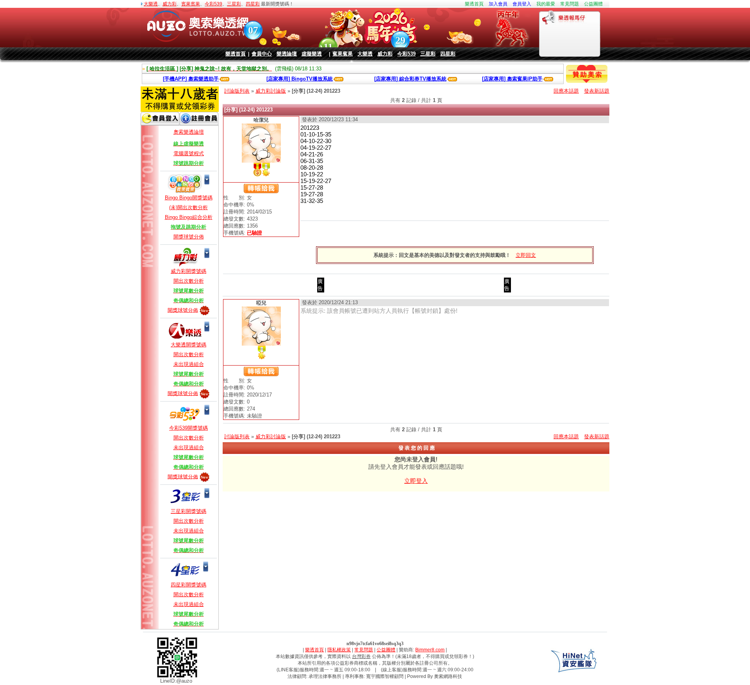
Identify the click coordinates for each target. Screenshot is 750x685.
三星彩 (234, 4)
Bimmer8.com (430, 650)
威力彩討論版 (270, 91)
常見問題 (569, 4)
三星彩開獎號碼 (188, 511)
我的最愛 (545, 4)
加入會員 (498, 4)
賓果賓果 (190, 4)
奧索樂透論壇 (188, 132)
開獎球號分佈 (188, 237)
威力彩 (169, 4)
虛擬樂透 (312, 54)
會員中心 (262, 54)
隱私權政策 (339, 650)
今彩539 (213, 4)
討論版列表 (237, 91)
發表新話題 (596, 91)
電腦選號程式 (188, 153)
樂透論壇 (287, 54)
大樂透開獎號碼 (188, 345)
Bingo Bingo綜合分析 (188, 217)
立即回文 (526, 255)
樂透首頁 (474, 4)
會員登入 (521, 4)
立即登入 (416, 480)
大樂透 (151, 4)
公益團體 (593, 4)
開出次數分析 (188, 281)
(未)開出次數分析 (188, 207)
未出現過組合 (188, 364)
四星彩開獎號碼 (188, 585)
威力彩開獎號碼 (188, 271)
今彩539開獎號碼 (188, 428)
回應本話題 (566, 91)
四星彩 (253, 4)
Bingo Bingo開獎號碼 (188, 198)
